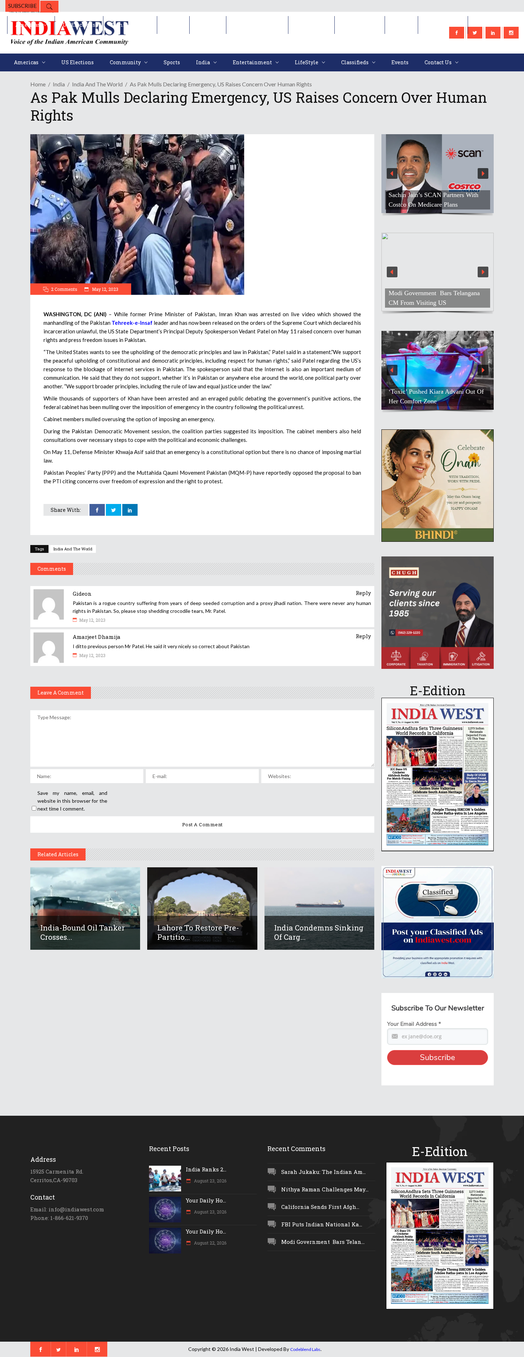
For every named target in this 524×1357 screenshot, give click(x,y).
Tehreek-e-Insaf (132, 322)
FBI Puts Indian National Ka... (321, 1224)
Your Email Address (414, 1024)
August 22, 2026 (209, 1243)
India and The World (72, 548)
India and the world (97, 84)
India (59, 84)
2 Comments (64, 289)
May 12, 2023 (104, 289)
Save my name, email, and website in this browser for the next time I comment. (72, 801)
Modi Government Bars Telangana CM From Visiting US (434, 297)
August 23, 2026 (209, 1181)
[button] (437, 173)
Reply (363, 592)
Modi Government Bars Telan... (323, 1241)
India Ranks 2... (206, 1169)
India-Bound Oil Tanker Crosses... (82, 932)
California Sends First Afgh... (320, 1206)
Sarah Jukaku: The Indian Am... (323, 1171)
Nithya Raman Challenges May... (325, 1189)
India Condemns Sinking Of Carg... (319, 932)
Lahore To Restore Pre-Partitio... (198, 932)
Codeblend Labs (305, 1349)
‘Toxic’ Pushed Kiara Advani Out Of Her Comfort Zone (436, 396)
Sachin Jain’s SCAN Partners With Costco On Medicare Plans (433, 199)
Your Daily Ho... (206, 1200)
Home (38, 84)
